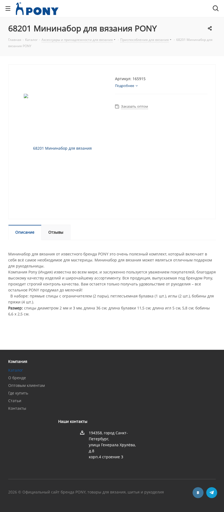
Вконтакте (198, 492)
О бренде (17, 377)
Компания (17, 361)
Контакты (17, 408)
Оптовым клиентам (26, 385)
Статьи (14, 400)
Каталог (15, 370)
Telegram (211, 492)
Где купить (18, 393)
